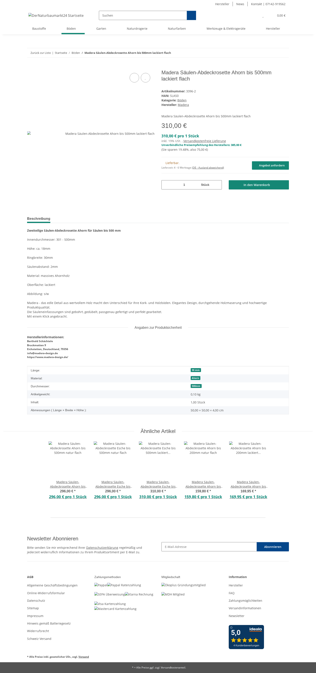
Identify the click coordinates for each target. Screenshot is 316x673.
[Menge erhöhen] (217, 184)
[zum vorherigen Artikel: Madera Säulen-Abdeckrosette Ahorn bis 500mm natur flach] (275, 52)
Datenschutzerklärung (102, 548)
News (240, 4)
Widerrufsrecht (38, 631)
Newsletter (236, 616)
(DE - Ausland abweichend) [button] (208, 167)
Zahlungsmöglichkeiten (245, 601)
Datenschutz (36, 601)
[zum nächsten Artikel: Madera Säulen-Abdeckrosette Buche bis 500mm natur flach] (284, 52)
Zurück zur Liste (41, 53)
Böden (182, 100)
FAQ (232, 593)
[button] (254, 15)
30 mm (196, 370)
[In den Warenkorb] (30, 67)
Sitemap (33, 608)
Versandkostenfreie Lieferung (204, 141)
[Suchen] (191, 15)
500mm (196, 386)
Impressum (35, 616)
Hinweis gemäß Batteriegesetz (49, 623)
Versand (83, 657)
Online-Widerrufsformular (46, 593)
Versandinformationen (245, 608)
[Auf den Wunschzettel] (145, 77)
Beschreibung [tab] (38, 218)
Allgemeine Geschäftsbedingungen (52, 585)
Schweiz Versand (39, 639)
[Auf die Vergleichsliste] (134, 77)
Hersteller (222, 4)
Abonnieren (272, 547)
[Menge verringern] (166, 184)
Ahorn (195, 378)
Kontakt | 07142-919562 (268, 4)
